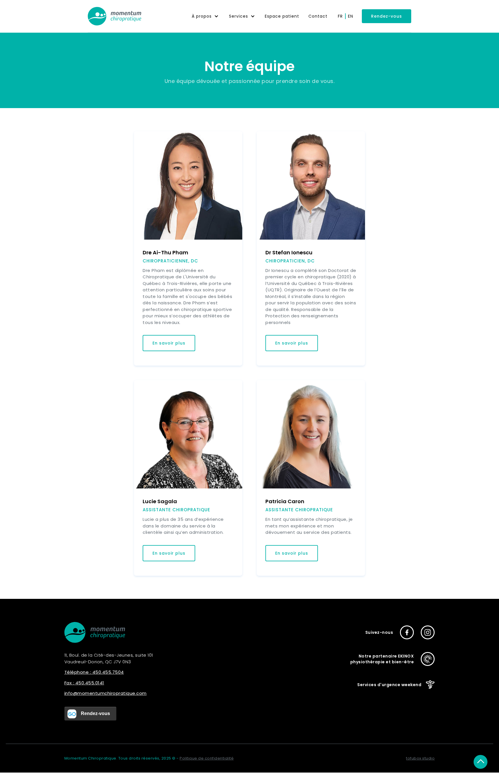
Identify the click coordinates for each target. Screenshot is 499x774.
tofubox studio (420, 758)
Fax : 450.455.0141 (84, 683)
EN (350, 16)
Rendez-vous (386, 16)
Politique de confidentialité (207, 758)
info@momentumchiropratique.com (105, 693)
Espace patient (282, 16)
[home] (114, 16)
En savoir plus (168, 343)
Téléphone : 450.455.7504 (94, 672)
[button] (205, 16)
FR (340, 16)
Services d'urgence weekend (389, 685)
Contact (317, 16)
